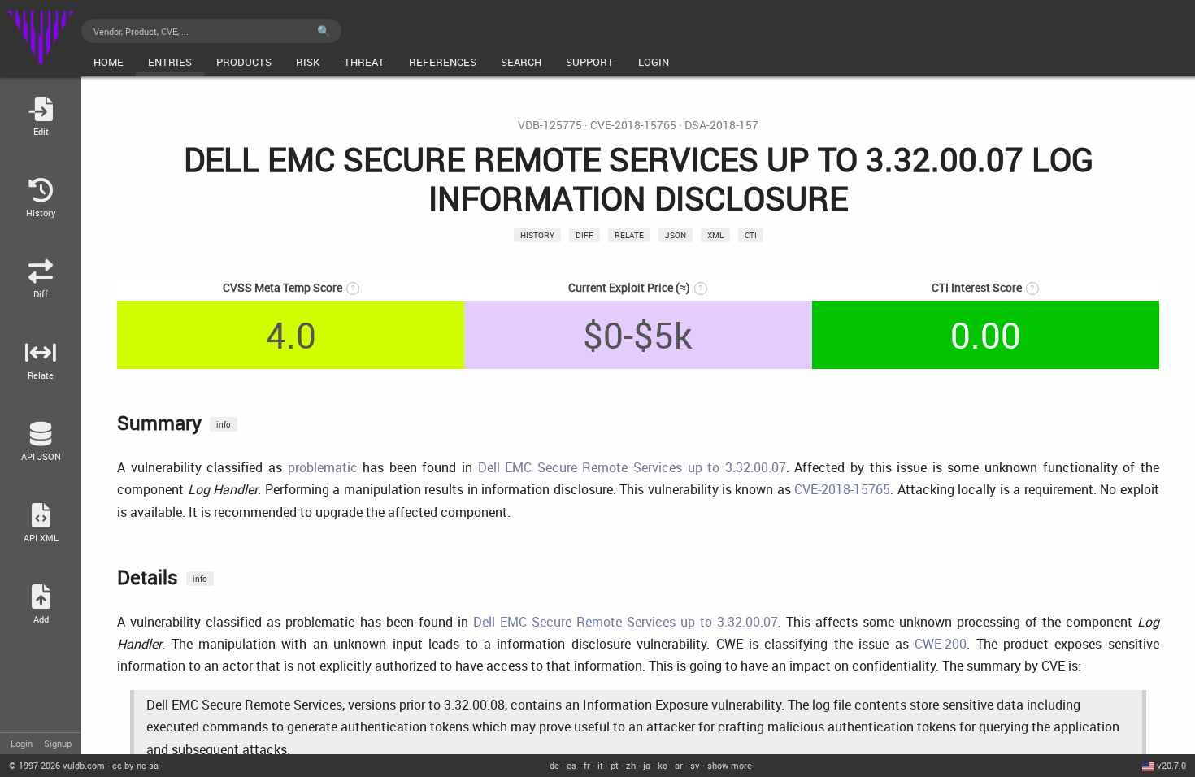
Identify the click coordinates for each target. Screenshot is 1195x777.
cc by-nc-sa (135, 765)
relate (629, 235)
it (600, 765)
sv (695, 765)
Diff (584, 235)
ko (662, 765)
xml (715, 235)
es (571, 765)
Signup (58, 743)
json (675, 235)
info (223, 424)
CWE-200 (941, 644)
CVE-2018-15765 (633, 125)
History (537, 235)
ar (679, 765)
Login (22, 743)
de (554, 765)
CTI (751, 235)
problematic (323, 467)
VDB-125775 (550, 125)
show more (729, 765)
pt (615, 765)
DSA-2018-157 (721, 125)
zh (631, 765)
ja (646, 765)
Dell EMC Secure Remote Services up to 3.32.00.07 (632, 467)
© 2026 (57, 765)
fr (587, 765)
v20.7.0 (1171, 765)
